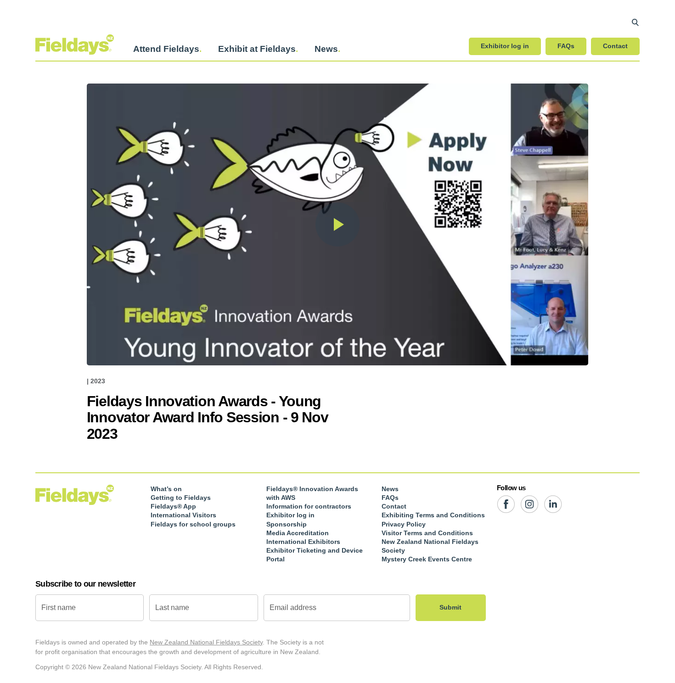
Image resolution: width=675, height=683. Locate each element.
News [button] (326, 49)
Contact (615, 46)
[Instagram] (529, 504)
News (390, 489)
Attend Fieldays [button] (166, 49)
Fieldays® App (173, 506)
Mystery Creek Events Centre (427, 559)
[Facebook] (506, 504)
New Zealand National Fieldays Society (206, 642)
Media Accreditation (297, 533)
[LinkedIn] (553, 504)
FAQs (565, 46)
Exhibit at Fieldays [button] (257, 49)
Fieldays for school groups (193, 524)
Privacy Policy (404, 524)
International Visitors (183, 515)
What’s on (166, 489)
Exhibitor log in (505, 46)
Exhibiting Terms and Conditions (433, 515)
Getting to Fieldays (181, 497)
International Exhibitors (303, 541)
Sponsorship (286, 524)
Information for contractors (308, 506)
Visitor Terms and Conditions (427, 533)
